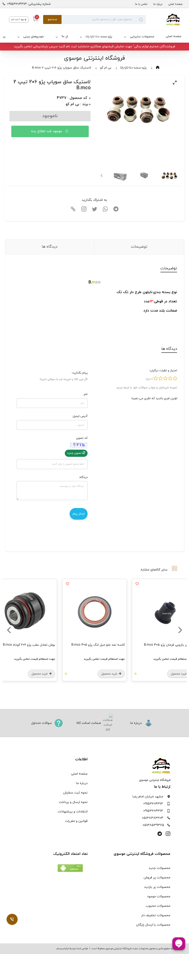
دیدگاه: (83, 477)
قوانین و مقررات (76, 821)
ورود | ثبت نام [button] (18, 19)
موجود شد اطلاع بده (47, 131)
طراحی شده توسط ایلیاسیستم (72, 948)
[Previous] (179, 630)
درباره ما (157, 4)
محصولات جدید (159, 868)
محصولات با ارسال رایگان (153, 925)
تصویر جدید (75, 453)
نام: (85, 394)
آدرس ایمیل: (80, 416)
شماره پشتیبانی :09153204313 (29, 4)
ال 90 (65, 37)
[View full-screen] (174, 82)
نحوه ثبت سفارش (75, 793)
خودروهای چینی (33, 37)
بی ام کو (105, 67)
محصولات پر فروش (157, 877)
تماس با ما (141, 4)
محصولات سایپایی (142, 37)
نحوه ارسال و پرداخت (73, 802)
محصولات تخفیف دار (155, 915)
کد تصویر (82, 438)
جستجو (52, 19)
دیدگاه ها (49, 247)
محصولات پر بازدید (157, 887)
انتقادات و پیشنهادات (73, 811)
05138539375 (153, 825)
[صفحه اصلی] (163, 20)
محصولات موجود (158, 896)
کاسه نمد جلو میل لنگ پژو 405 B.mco (98, 645)
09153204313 (153, 804)
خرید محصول (109, 674)
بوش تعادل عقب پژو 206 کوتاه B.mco (29, 645)
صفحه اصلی (175, 4)
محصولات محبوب (158, 906)
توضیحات (139, 247)
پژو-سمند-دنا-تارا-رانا (99, 37)
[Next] (101, 175)
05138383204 (152, 818)
